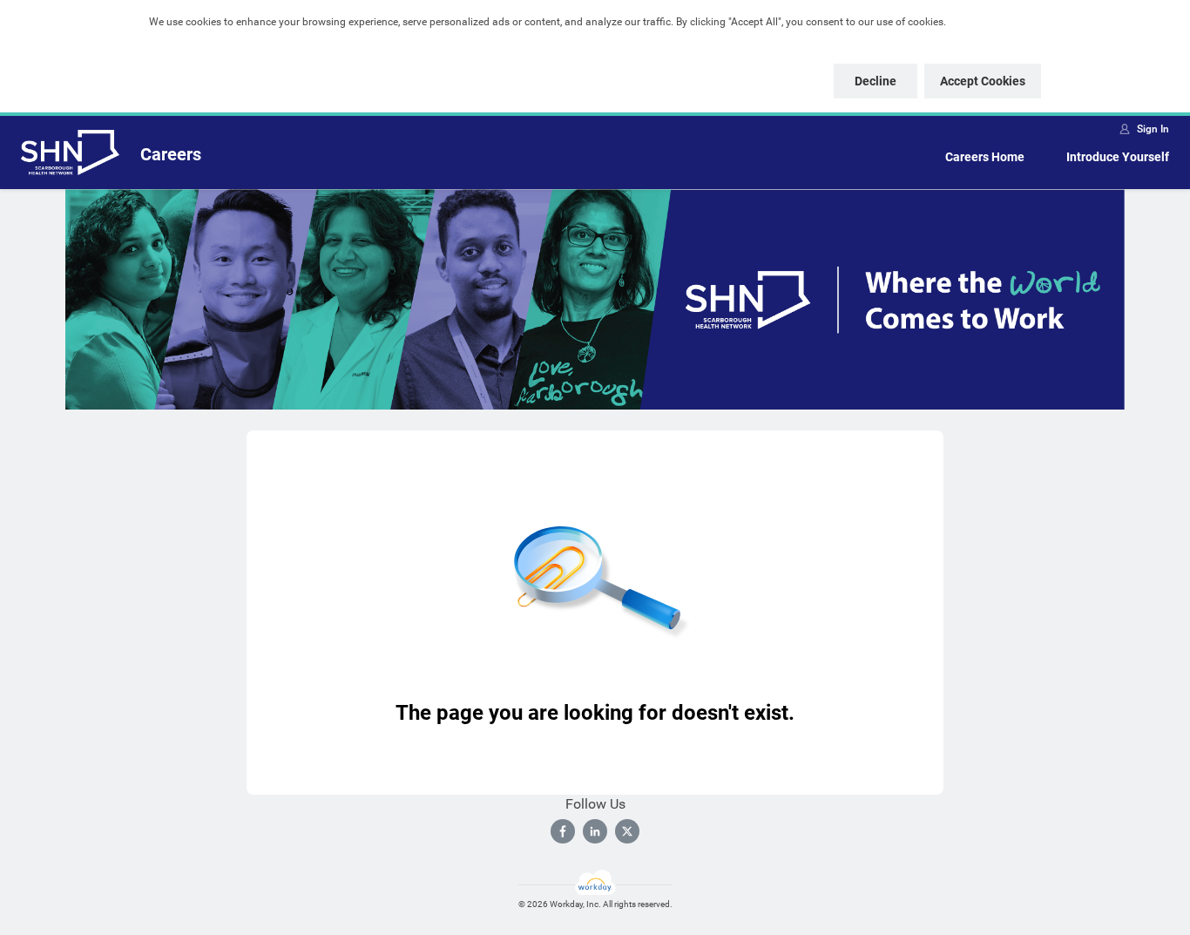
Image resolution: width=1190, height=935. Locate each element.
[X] (627, 831)
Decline (875, 81)
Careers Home (984, 157)
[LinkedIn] (595, 831)
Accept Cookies (982, 81)
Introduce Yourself (1117, 157)
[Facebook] (563, 831)
